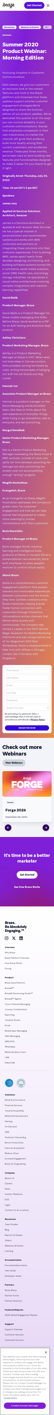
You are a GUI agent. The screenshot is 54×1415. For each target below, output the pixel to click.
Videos (8, 1240)
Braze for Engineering (15, 1164)
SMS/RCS (10, 1041)
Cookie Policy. (10, 1398)
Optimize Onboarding (15, 1137)
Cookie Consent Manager (24, 1405)
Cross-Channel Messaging (17, 1004)
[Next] (46, 827)
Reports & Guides (13, 1235)
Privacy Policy (37, 719)
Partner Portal (12, 1295)
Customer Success (14, 1340)
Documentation (13, 1260)
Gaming (8, 1121)
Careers (8, 1183)
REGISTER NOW (27, 728)
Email (7, 1025)
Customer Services (14, 1334)
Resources (9, 27)
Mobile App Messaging (16, 1030)
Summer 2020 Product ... (48, 27)
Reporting (9, 1014)
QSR (7, 1132)
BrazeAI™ (9, 988)
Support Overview (14, 1329)
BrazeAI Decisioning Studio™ (19, 993)
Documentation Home (16, 1265)
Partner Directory (13, 1300)
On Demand (11, 1126)
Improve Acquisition (15, 1148)
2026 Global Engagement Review (21, 1315)
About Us (9, 1178)
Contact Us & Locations (17, 1210)
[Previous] (8, 827)
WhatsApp (10, 1046)
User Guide (10, 1270)
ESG (7, 1199)
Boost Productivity (14, 1142)
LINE (7, 1057)
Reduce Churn (12, 1153)
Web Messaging (12, 1036)
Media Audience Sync (15, 1052)
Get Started (34, 5)
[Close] (46, 1352)
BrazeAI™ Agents (13, 998)
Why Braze (10, 952)
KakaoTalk (10, 1062)
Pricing (8, 968)
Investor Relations (13, 1194)
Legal (7, 1205)
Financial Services (13, 1105)
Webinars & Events (30, 27)
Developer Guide (13, 1276)
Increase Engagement (15, 1158)
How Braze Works (13, 963)
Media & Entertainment (16, 1116)
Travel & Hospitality (14, 1110)
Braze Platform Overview (17, 958)
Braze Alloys (11, 1290)
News (7, 1188)
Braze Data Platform (15, 982)
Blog (7, 1229)
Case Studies (11, 1224)
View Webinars (14, 762)
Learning (9, 1251)
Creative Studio (12, 1020)
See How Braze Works (27, 887)
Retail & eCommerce (15, 1100)
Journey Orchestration (16, 1009)
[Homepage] (8, 5)
